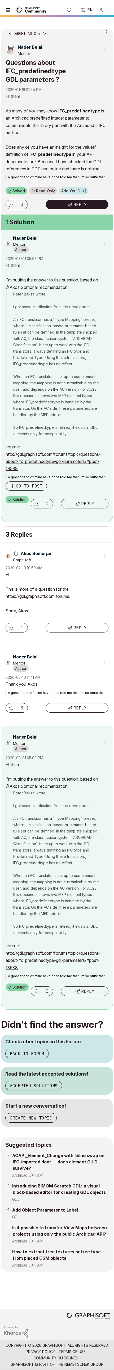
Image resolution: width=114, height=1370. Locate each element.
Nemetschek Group (83, 1364)
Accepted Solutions (34, 1085)
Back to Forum (27, 1053)
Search (69, 10)
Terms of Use (72, 1351)
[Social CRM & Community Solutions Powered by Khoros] (16, 1331)
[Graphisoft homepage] (88, 1316)
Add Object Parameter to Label (45, 1210)
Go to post (29, 486)
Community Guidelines (55, 1358)
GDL (15, 1199)
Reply (80, 204)
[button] (11, 204)
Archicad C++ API (27, 1175)
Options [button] (105, 32)
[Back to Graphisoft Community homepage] (32, 9)
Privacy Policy (40, 1351)
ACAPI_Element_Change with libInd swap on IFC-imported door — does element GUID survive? (58, 1162)
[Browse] (9, 10)
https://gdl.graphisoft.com (30, 596)
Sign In (103, 10)
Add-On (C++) (73, 191)
